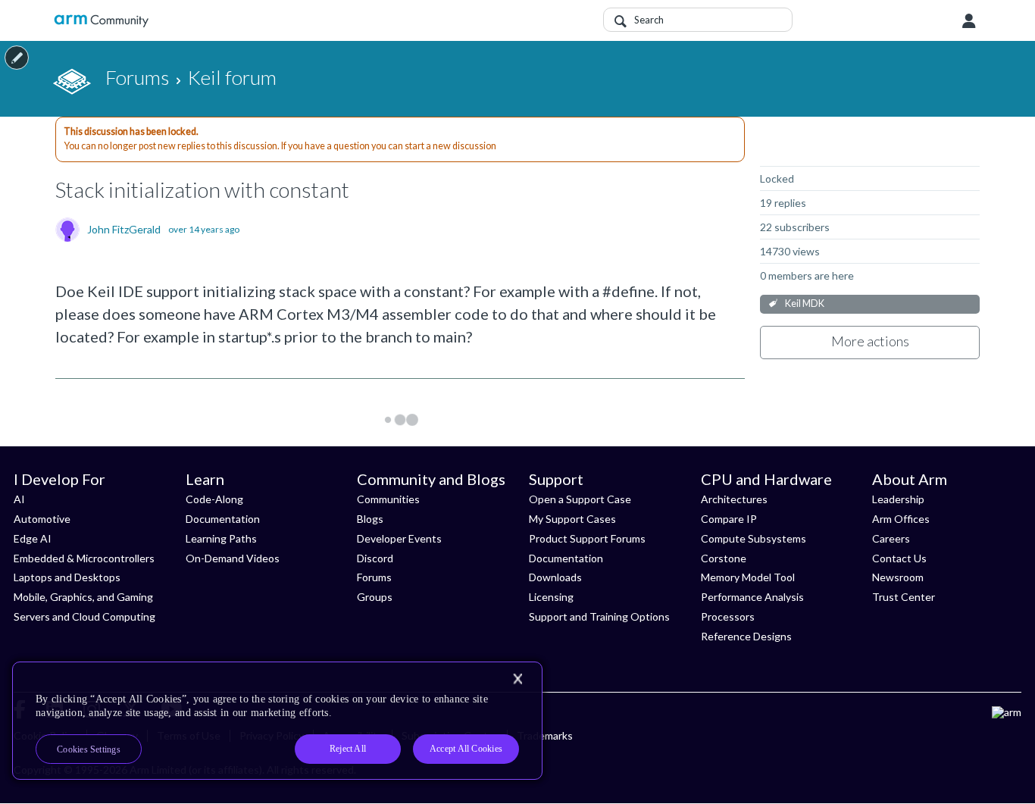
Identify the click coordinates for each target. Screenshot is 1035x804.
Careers (891, 538)
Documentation (223, 518)
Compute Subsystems (753, 538)
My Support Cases (572, 518)
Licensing (551, 596)
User (969, 21)
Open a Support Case (580, 499)
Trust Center (903, 596)
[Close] (517, 679)
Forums (374, 577)
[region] (277, 721)
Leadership (898, 499)
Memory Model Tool (748, 577)
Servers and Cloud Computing (84, 616)
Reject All (348, 748)
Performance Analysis (752, 596)
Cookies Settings (88, 749)
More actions (870, 341)
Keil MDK (804, 303)
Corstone (723, 558)
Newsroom (898, 577)
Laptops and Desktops (67, 577)
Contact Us (899, 558)
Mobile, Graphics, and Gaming (83, 596)
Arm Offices (901, 518)
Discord (375, 558)
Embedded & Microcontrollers (84, 558)
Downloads (555, 577)
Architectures (734, 499)
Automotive (42, 518)
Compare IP (729, 518)
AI (19, 499)
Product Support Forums (587, 538)
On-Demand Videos (233, 558)
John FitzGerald (124, 230)
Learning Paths (221, 538)
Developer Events (399, 538)
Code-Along (214, 499)
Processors (728, 616)
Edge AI (33, 538)
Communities (388, 499)
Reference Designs (746, 636)
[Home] (101, 20)
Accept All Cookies (466, 748)
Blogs (370, 518)
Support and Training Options (599, 616)
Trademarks (545, 735)
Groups (374, 596)
